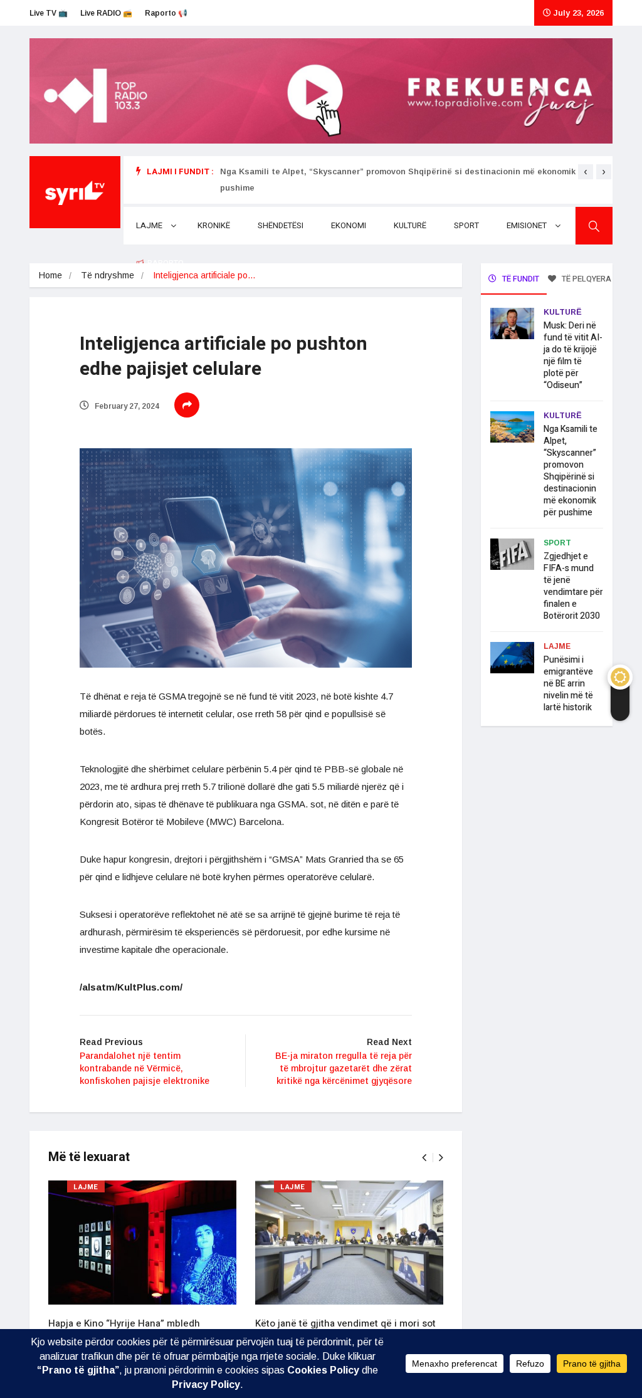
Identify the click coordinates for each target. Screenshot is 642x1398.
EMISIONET (527, 225)
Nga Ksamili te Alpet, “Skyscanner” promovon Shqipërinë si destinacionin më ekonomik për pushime (570, 471)
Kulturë (410, 225)
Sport (466, 225)
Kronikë (213, 225)
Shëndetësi (280, 225)
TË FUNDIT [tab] (519, 279)
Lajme (149, 225)
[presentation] (585, 171)
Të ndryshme (107, 275)
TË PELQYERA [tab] (585, 279)
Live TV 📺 (48, 13)
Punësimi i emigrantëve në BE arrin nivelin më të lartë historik (568, 683)
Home (50, 275)
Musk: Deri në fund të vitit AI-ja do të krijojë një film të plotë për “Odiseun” (573, 355)
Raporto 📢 (166, 13)
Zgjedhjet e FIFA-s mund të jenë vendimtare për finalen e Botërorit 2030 (573, 586)
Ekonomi (348, 225)
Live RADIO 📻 (106, 13)
